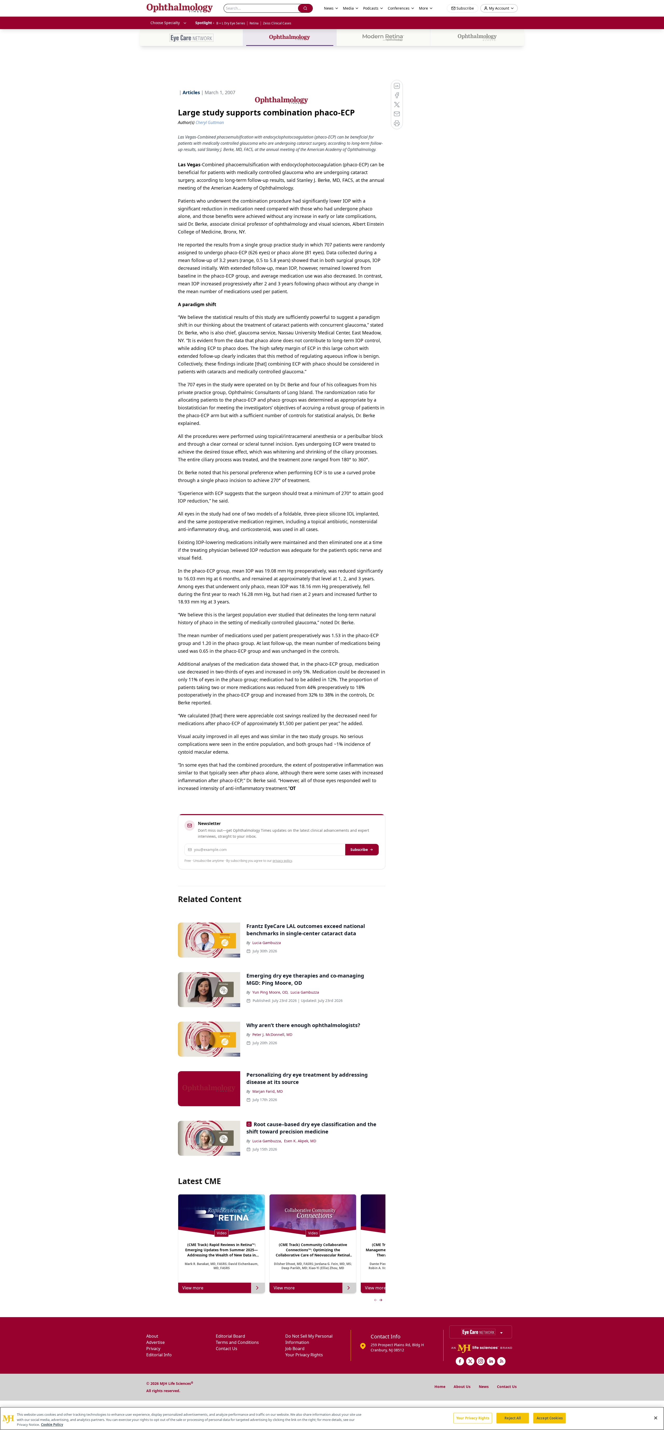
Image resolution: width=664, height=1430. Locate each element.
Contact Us (226, 1348)
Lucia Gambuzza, (267, 1140)
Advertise (155, 1342)
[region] (332, 1418)
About (152, 1336)
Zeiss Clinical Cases (277, 23)
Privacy (153, 1348)
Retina (254, 23)
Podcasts (370, 8)
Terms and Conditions (237, 1342)
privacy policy (282, 860)
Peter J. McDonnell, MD (272, 1034)
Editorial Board (230, 1336)
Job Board (295, 1348)
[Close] (655, 1418)
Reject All (512, 1417)
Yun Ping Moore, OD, (270, 992)
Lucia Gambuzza (266, 942)
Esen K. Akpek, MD (300, 1140)
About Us (462, 1386)
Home (439, 1386)
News (484, 1386)
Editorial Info (159, 1355)
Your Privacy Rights (304, 1355)
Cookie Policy (52, 1424)
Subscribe (359, 849)
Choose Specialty (165, 22)
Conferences (399, 8)
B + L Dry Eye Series (230, 23)
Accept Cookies (550, 1417)
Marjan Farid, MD (267, 1091)
